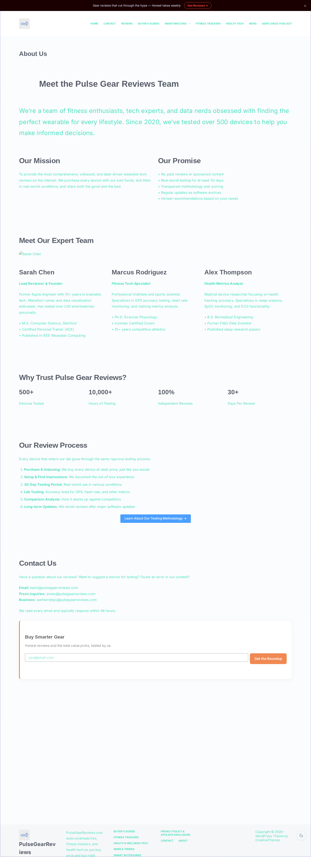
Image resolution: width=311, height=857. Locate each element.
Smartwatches (176, 23)
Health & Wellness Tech (131, 843)
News (253, 23)
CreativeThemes (267, 840)
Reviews (127, 23)
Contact (109, 23)
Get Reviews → (198, 5)
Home (94, 23)
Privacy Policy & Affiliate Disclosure (175, 833)
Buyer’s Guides (148, 23)
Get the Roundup (268, 658)
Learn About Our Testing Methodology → (156, 518)
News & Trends (124, 849)
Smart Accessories (127, 855)
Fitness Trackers (208, 23)
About (183, 840)
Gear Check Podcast (277, 23)
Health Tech (235, 23)
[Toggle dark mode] (301, 835)
